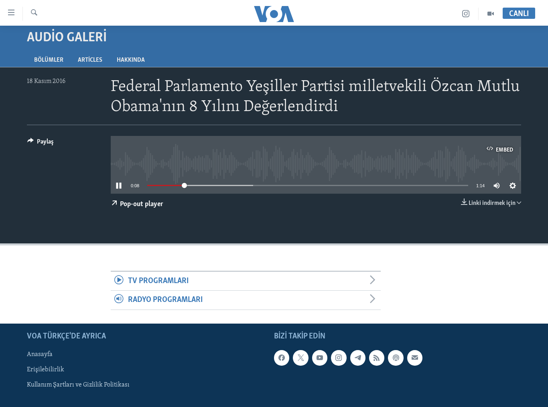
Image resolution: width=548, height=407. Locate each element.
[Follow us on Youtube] (319, 357)
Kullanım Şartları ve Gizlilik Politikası (78, 385)
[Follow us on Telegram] (357, 357)
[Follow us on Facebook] (281, 357)
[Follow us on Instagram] (338, 357)
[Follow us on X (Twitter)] (300, 357)
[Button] (40, 143)
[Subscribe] (414, 357)
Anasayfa (40, 354)
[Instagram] (466, 14)
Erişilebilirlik (45, 370)
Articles (90, 60)
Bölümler (48, 60)
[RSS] (376, 357)
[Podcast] (395, 357)
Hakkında (131, 60)
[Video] (491, 14)
